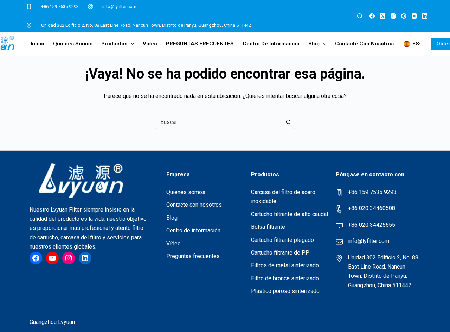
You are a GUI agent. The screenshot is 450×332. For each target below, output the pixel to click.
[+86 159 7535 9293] (29, 6)
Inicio (37, 43)
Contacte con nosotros (364, 43)
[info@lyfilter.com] (90, 6)
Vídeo (150, 43)
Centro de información (271, 43)
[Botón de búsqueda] (288, 122)
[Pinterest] (403, 16)
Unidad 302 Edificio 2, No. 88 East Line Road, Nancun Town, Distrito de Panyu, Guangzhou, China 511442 (146, 25)
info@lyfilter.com (119, 6)
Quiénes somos (72, 43)
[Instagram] (393, 16)
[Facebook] (372, 16)
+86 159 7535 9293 (60, 6)
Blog (314, 43)
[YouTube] (414, 16)
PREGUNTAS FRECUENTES (200, 43)
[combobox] (218, 122)
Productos (114, 43)
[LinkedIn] (425, 16)
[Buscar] (359, 16)
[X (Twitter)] (382, 16)
